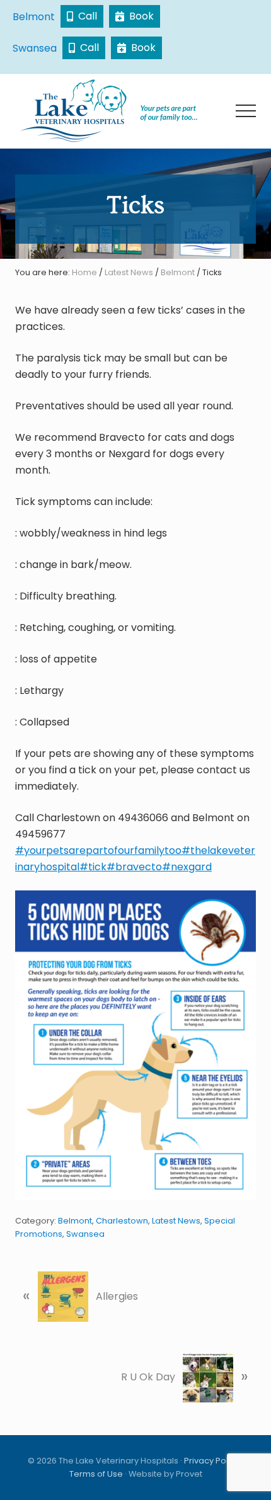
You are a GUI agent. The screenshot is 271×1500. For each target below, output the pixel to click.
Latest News (176, 1220)
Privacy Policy (211, 1460)
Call (85, 16)
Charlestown (122, 1220)
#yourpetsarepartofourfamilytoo (98, 850)
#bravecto (134, 867)
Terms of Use (96, 1474)
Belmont (34, 16)
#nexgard (187, 867)
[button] (246, 111)
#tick (93, 867)
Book (139, 16)
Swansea (35, 48)
